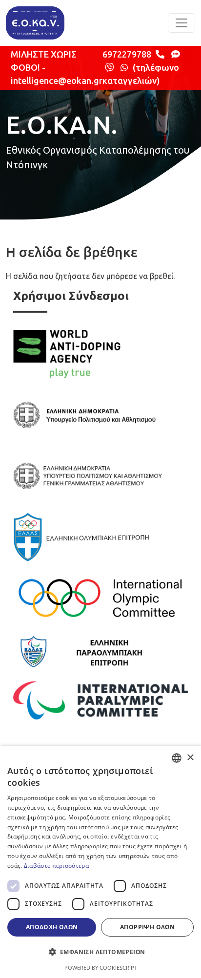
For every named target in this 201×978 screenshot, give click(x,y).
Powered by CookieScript (100, 967)
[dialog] (100, 862)
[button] (100, 952)
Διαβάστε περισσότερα (56, 865)
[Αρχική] (35, 23)
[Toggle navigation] (181, 23)
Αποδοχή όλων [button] (52, 927)
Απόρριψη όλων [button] (147, 927)
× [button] (190, 757)
